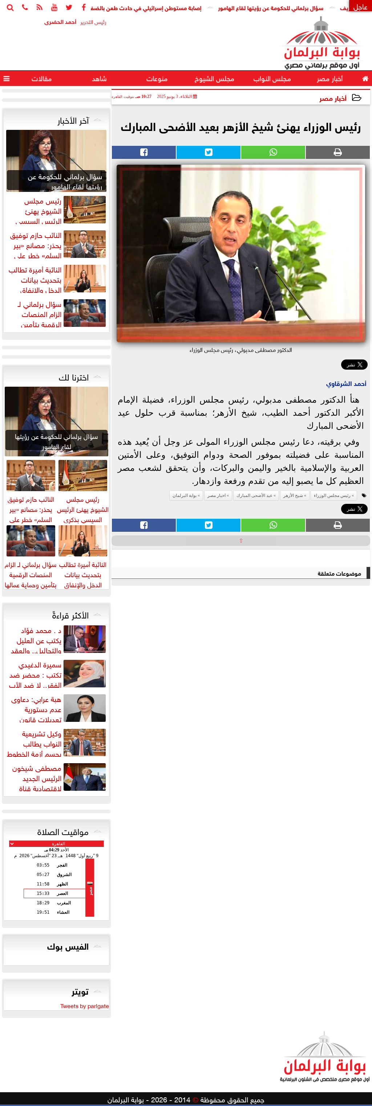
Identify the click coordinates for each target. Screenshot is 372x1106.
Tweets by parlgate (84, 1005)
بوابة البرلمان (185, 495)
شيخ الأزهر (293, 495)
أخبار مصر (333, 97)
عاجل (360, 5)
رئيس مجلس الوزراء (332, 495)
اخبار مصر (216, 495)
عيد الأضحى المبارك (254, 495)
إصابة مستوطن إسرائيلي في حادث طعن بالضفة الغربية (157, 7)
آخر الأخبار (73, 119)
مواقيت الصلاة (63, 830)
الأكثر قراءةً (70, 613)
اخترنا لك (74, 375)
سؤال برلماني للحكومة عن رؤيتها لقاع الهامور (292, 7)
